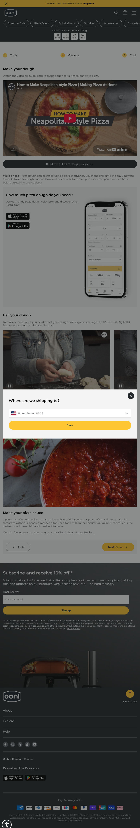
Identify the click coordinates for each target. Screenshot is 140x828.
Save (70, 425)
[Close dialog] (131, 395)
